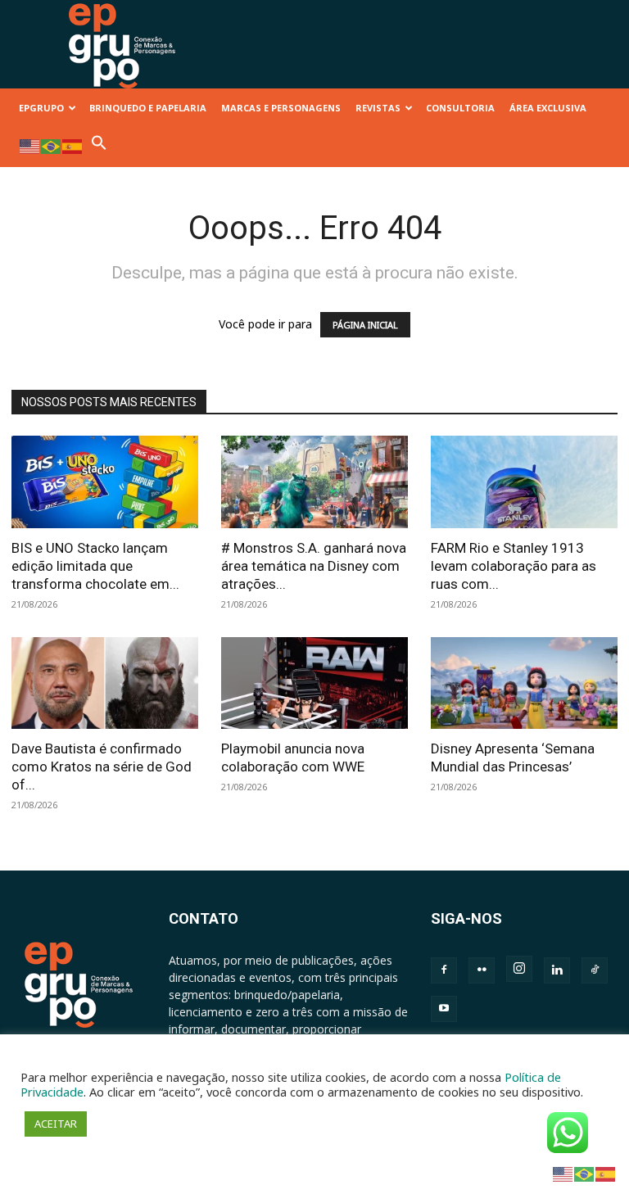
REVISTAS (377, 108)
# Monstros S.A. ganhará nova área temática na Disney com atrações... (313, 566)
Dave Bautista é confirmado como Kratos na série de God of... (101, 766)
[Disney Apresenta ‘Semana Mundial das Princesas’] (524, 683)
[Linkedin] (557, 970)
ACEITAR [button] (55, 1123)
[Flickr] (481, 970)
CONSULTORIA (460, 108)
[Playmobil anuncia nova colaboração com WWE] (314, 683)
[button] (99, 147)
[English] (30, 145)
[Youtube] (444, 1009)
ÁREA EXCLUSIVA (547, 108)
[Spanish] (73, 145)
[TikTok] (594, 970)
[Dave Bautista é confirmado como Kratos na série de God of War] (104, 683)
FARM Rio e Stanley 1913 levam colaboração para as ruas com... (513, 566)
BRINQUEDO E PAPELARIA (147, 108)
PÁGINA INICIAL (365, 325)
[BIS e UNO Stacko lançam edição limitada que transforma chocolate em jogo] (104, 482)
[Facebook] (444, 970)
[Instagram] (519, 969)
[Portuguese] (51, 145)
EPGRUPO (41, 108)
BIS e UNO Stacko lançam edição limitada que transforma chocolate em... (95, 566)
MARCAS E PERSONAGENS (281, 108)
